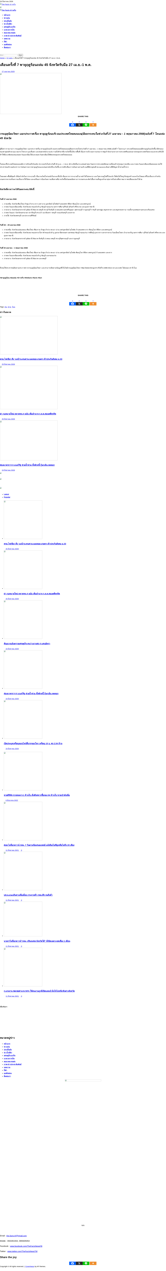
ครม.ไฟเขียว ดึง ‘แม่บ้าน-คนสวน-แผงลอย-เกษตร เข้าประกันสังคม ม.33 (31, 359)
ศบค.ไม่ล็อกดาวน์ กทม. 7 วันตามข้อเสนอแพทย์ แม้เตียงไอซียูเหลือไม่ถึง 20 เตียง (39, 845)
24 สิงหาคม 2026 (8, 470)
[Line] (86, 122)
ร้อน (13, 307)
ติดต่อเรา (7, 47)
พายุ (9, 307)
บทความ (7, 39)
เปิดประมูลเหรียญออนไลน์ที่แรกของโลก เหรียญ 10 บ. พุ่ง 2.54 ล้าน (33, 743)
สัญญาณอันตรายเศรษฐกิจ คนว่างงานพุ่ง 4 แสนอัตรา (27, 643)
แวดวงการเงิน (9, 30)
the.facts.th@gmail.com (16, 1236)
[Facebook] (72, 122)
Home (2, 58)
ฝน (6, 307)
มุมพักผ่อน (8, 44)
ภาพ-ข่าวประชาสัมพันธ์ (12, 36)
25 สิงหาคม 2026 (8, 364)
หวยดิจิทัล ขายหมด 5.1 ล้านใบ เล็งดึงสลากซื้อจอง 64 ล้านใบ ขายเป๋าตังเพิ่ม (37, 795)
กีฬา (5, 42)
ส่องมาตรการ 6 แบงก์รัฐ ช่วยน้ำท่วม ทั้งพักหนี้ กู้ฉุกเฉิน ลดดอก (27, 465)
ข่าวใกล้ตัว (8, 24)
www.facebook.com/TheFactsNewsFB (26, 1246)
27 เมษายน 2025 (8, 71)
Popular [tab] (7, 497)
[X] (79, 122)
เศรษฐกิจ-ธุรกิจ (9, 27)
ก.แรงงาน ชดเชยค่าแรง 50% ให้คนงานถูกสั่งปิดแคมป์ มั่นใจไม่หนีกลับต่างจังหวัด (39, 991)
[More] (93, 122)
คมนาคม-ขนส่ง (9, 33)
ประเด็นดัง (8, 21)
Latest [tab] (6, 494)
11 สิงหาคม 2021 (12, 850)
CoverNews (29, 1266)
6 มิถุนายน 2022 (12, 800)
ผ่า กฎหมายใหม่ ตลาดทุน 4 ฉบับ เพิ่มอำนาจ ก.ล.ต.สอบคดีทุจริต (28, 414)
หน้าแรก (7, 15)
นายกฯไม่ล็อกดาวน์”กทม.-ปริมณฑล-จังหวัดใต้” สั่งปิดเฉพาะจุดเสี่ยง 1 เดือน (37, 941)
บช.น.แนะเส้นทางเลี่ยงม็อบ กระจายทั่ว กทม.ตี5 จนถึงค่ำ (28, 895)
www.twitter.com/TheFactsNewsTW (22, 1251)
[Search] (0, 52)
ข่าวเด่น (7, 18)
